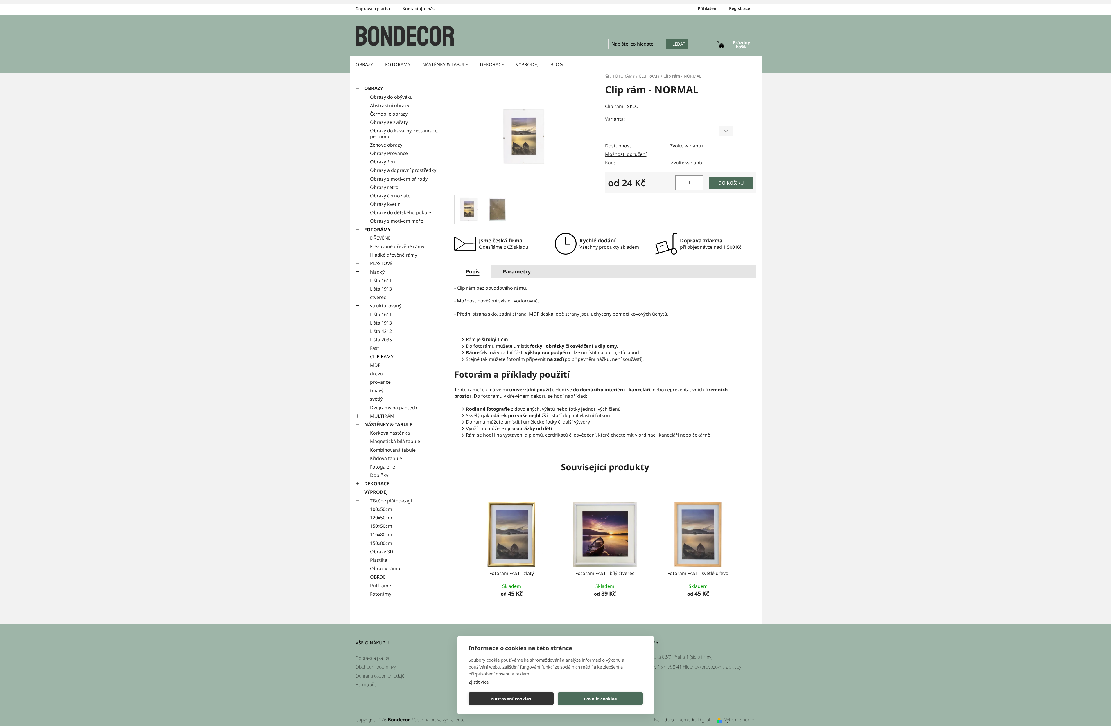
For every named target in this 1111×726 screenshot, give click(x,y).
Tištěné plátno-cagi (391, 501)
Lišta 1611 (381, 280)
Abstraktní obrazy (389, 105)
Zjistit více (479, 682)
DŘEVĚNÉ (380, 238)
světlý (376, 399)
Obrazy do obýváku (391, 97)
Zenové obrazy (386, 145)
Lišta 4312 (381, 331)
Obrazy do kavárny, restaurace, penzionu (404, 133)
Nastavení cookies (511, 699)
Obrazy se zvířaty (389, 122)
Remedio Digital (694, 719)
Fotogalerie (382, 467)
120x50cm (381, 517)
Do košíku (731, 183)
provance (380, 382)
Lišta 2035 (381, 339)
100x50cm (381, 509)
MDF (375, 365)
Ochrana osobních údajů (380, 676)
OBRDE (378, 577)
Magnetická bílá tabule (395, 441)
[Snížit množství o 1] (680, 183)
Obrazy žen (382, 161)
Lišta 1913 (381, 289)
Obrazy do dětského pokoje (400, 212)
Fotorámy (380, 594)
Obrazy (373, 88)
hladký (377, 272)
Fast (374, 348)
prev (459, 554)
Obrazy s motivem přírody (399, 179)
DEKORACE (376, 483)
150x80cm (381, 543)
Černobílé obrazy (389, 114)
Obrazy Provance (389, 153)
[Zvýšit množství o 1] (698, 183)
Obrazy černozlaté (390, 195)
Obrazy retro (384, 187)
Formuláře (366, 684)
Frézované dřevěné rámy (397, 246)
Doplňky (379, 475)
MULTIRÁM (382, 416)
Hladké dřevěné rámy (393, 255)
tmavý (376, 390)
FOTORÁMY (377, 229)
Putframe (380, 585)
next (751, 554)
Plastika (378, 560)
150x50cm (381, 526)
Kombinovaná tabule (393, 450)
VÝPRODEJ (376, 492)
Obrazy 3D (381, 551)
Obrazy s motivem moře (396, 221)
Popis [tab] (473, 271)
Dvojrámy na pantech (393, 407)
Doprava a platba (373, 8)
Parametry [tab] (517, 271)
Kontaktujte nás (419, 8)
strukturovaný (385, 305)
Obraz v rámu (385, 568)
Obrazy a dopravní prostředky (403, 170)
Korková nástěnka (390, 433)
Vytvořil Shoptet (740, 719)
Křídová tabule (386, 458)
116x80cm (381, 534)
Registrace (739, 8)
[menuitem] (364, 64)
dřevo (376, 373)
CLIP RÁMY (382, 356)
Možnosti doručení (626, 154)
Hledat (677, 44)
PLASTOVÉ (381, 263)
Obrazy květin (385, 204)
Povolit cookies (600, 699)
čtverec (378, 297)
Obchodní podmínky (376, 667)
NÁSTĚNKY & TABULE (388, 424)
